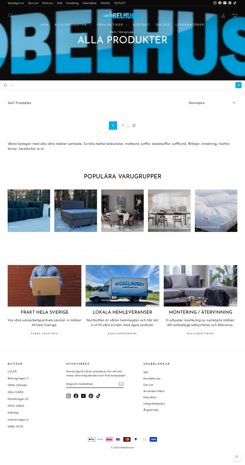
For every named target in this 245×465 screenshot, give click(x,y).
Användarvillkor (154, 391)
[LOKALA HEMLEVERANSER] (122, 286)
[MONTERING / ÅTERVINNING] (200, 286)
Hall (59, 3)
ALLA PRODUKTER (71, 24)
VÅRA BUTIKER (110, 24)
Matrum (47, 3)
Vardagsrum (16, 3)
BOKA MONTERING (200, 333)
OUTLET (120, 3)
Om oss (163, 24)
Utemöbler (90, 3)
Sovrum (33, 3)
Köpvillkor (150, 397)
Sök (145, 372)
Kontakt (141, 24)
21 (134, 125)
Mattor (105, 3)
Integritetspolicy (154, 403)
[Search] (238, 85)
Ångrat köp (150, 410)
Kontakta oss (151, 378)
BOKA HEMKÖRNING (122, 333)
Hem (45, 24)
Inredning (72, 3)
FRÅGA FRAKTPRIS (44, 333)
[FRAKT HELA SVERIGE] (44, 286)
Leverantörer (190, 24)
